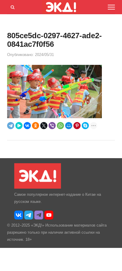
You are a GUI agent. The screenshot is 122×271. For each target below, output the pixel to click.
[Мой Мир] (68, 125)
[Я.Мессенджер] (19, 125)
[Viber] (52, 125)
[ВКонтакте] (27, 125)
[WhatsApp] (60, 125)
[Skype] (85, 125)
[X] (43, 125)
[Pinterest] (77, 125)
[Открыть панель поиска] (11, 6)
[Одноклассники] (35, 125)
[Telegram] (10, 125)
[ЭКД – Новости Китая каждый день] (37, 187)
